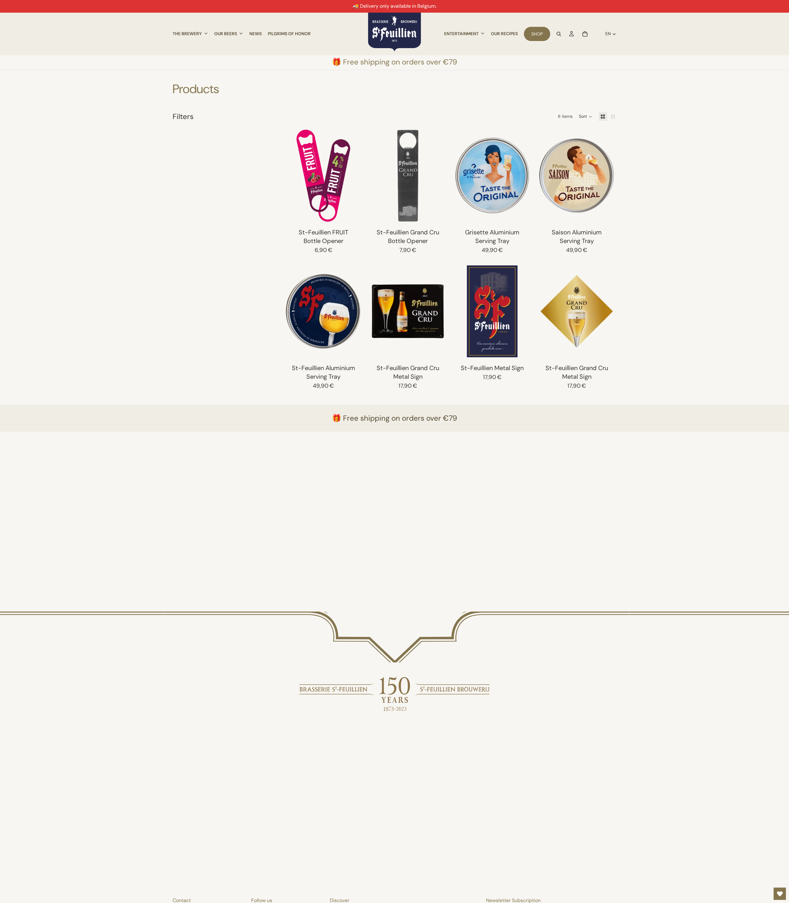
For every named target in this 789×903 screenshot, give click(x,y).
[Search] (559, 34)
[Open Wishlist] (780, 894)
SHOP (537, 34)
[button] (585, 116)
